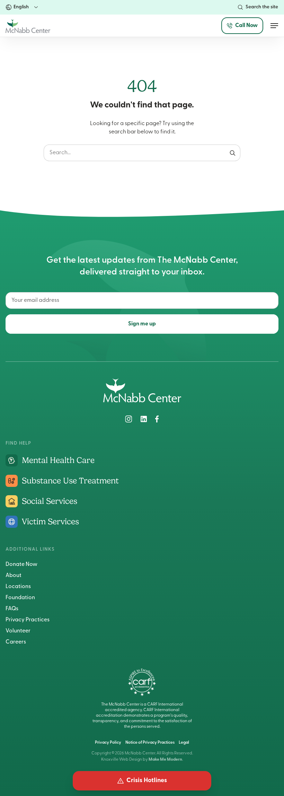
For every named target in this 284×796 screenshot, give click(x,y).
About (13, 575)
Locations (18, 586)
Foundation (20, 598)
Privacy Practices (28, 620)
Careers (16, 642)
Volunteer (18, 631)
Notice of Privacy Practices (150, 743)
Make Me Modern (165, 760)
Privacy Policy (108, 743)
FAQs (12, 609)
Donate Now (21, 564)
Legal (184, 743)
